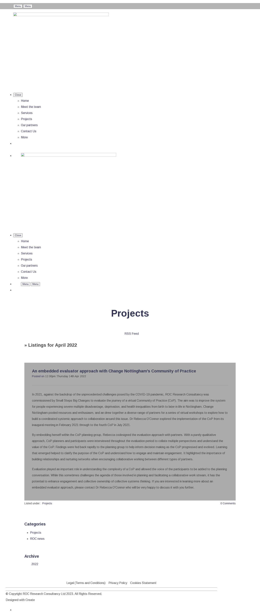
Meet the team (31, 106)
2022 (34, 564)
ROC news (37, 538)
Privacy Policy (117, 583)
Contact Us (28, 131)
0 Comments (228, 503)
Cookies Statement (143, 583)
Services (27, 113)
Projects (26, 119)
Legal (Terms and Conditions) (85, 583)
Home (25, 100)
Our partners (29, 125)
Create (30, 600)
